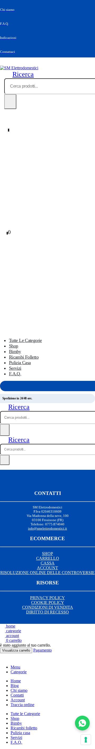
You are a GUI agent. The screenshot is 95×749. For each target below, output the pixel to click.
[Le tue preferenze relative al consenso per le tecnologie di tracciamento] (86, 740)
